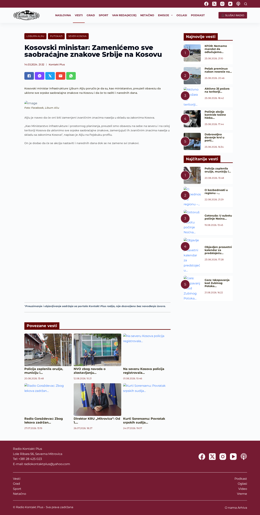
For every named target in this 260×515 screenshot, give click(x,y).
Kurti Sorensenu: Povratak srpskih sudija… (144, 420)
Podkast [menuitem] (198, 15)
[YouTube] (230, 4)
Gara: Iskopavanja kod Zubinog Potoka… (217, 283)
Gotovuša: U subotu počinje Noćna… (218, 217)
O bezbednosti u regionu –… (216, 191)
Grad (16, 483)
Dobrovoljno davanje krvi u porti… (214, 137)
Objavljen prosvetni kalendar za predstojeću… (218, 250)
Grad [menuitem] (91, 15)
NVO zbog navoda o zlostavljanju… (89, 371)
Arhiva (242, 507)
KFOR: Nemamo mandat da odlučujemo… (216, 49)
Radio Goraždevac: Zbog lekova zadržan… (43, 420)
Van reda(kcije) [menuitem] (124, 15)
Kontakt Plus (57, 64)
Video (242, 489)
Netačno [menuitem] (147, 15)
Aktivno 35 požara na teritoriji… (217, 90)
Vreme (242, 494)
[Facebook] (206, 4)
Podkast (240, 479)
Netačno (19, 494)
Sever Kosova (77, 36)
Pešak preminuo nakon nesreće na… (218, 70)
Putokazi (56, 36)
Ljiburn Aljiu (35, 36)
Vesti (16, 479)
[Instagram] (222, 4)
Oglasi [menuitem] (181, 15)
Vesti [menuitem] (79, 15)
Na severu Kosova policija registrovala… (143, 371)
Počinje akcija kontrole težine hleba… (215, 115)
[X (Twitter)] (214, 4)
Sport (17, 489)
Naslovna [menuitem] (63, 15)
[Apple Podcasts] (238, 4)
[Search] (245, 3)
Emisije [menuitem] (163, 15)
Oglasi (242, 483)
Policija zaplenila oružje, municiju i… (218, 170)
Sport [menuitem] (103, 15)
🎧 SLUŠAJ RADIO (232, 15)
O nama (231, 507)
